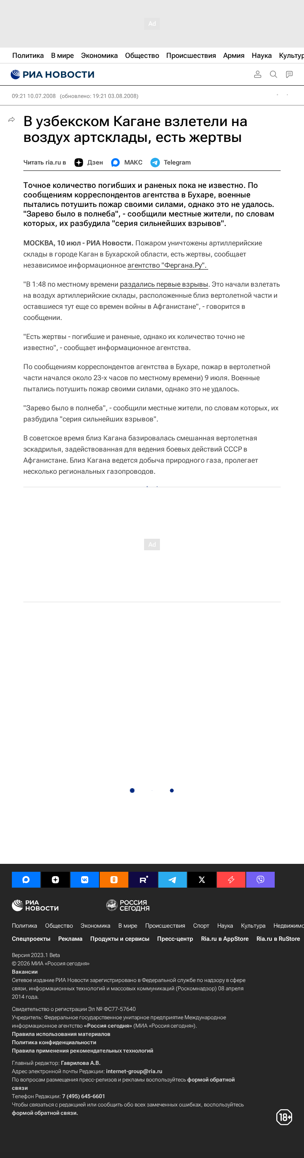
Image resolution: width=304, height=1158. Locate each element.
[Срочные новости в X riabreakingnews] (231, 880)
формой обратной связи (44, 1113)
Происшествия (165, 925)
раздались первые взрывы (164, 284)
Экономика (95, 925)
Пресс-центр (175, 938)
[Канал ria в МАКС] (26, 880)
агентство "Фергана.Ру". (167, 265)
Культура (253, 925)
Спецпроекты (31, 938)
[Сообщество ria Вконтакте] (84, 880)
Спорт (201, 925)
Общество (59, 925)
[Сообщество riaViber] (260, 880)
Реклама (70, 938)
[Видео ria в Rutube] (143, 880)
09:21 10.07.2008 (34, 96)
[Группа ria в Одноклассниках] (114, 880)
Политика (24, 925)
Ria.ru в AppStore (225, 938)
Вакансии (25, 972)
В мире (127, 925)
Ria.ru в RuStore (278, 938)
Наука (225, 925)
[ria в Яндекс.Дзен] (55, 880)
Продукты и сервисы (119, 938)
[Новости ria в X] (202, 880)
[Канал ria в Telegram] (172, 880)
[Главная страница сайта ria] (51, 74)
